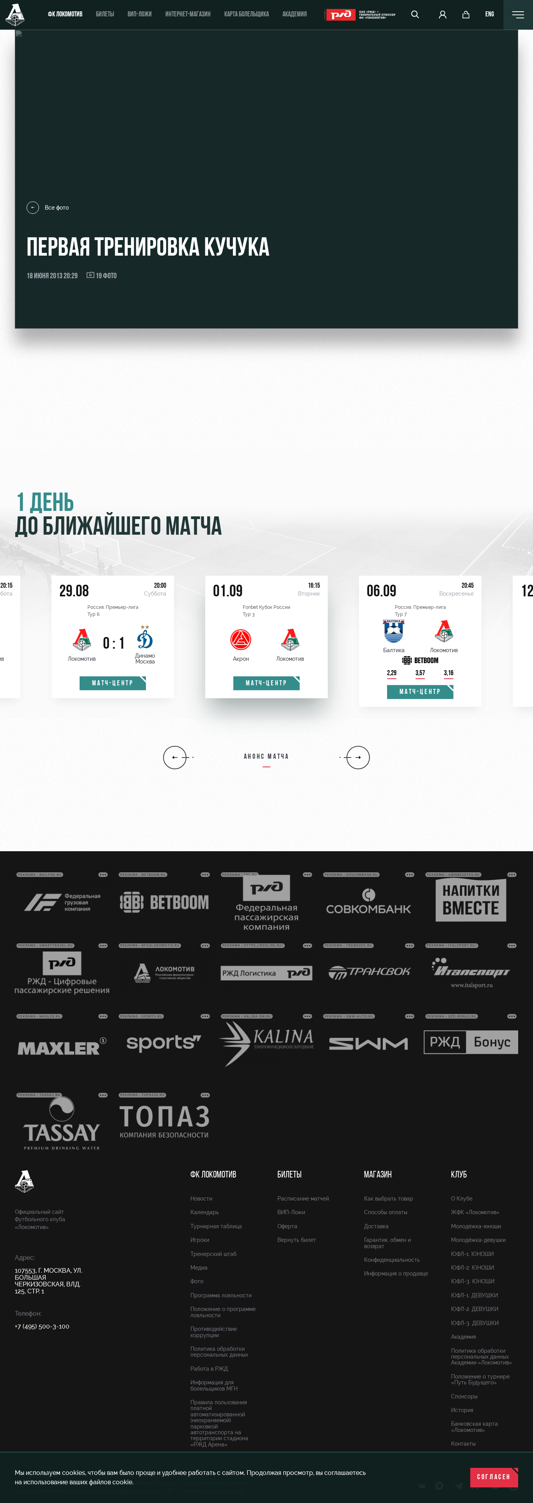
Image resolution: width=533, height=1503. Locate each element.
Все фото (57, 208)
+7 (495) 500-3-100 (42, 1326)
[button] (175, 757)
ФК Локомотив (65, 14)
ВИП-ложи (140, 14)
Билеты (105, 14)
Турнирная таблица (216, 1226)
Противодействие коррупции (213, 1332)
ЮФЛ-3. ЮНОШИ (472, 1281)
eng (489, 14)
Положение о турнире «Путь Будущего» (480, 1379)
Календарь (204, 1212)
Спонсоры (464, 1396)
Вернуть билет (296, 1240)
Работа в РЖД (209, 1369)
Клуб (459, 1175)
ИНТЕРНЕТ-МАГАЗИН (188, 14)
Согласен (494, 1477)
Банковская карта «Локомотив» (474, 1427)
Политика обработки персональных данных (219, 1352)
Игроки (199, 1240)
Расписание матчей (303, 1198)
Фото (196, 1281)
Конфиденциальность (392, 1260)
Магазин (378, 1175)
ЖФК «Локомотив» (475, 1212)
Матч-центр (113, 683)
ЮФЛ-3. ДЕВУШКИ (475, 1323)
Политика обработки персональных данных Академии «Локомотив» (481, 1357)
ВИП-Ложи (291, 1212)
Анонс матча (267, 757)
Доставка (376, 1226)
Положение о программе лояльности (223, 1312)
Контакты (463, 1444)
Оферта (287, 1226)
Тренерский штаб (213, 1254)
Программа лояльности (221, 1295)
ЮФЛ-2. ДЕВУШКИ (474, 1309)
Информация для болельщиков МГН (214, 1385)
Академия (294, 14)
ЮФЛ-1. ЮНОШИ (472, 1254)
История (462, 1410)
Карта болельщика (246, 14)
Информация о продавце (396, 1273)
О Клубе (462, 1198)
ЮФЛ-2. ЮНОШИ (472, 1268)
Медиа (199, 1268)
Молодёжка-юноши (476, 1226)
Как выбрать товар (388, 1198)
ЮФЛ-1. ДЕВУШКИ (474, 1295)
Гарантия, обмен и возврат (387, 1243)
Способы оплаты (385, 1212)
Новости (201, 1198)
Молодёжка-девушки (478, 1240)
